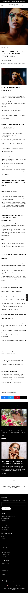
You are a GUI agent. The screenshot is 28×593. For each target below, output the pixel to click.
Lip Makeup (4, 568)
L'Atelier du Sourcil (5, 547)
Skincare (3, 572)
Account (3, 538)
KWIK (24, 1)
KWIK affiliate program (6, 520)
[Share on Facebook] (4, 397)
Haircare (3, 574)
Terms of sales (4, 525)
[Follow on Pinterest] (10, 581)
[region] (14, 484)
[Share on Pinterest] (17, 397)
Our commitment (5, 518)
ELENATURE (3, 556)
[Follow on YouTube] (14, 581)
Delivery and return (5, 541)
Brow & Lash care (5, 570)
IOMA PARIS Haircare (5, 552)
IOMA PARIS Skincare (6, 550)
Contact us (3, 536)
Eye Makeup (4, 565)
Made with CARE (5, 554)
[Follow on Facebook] (2, 581)
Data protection (5, 523)
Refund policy (4, 529)
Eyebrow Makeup (5, 563)
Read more (3, 438)
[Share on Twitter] (11, 397)
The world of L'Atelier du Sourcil (8, 516)
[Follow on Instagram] (6, 581)
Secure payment (5, 527)
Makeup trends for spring (10, 428)
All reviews (3, 577)
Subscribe (6, 508)
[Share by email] (23, 397)
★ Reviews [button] (26, 297)
